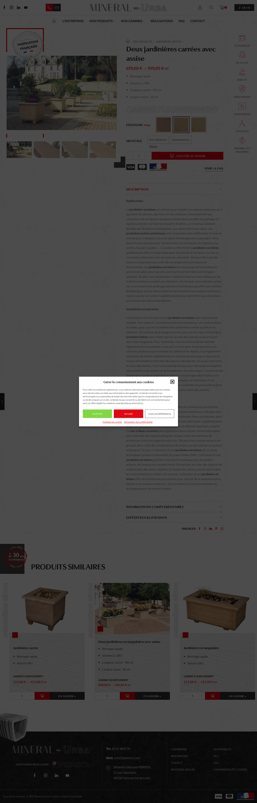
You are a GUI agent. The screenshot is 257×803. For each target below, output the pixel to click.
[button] (172, 382)
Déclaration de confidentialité (138, 421)
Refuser (128, 413)
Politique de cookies (112, 421)
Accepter (97, 413)
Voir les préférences (159, 413)
